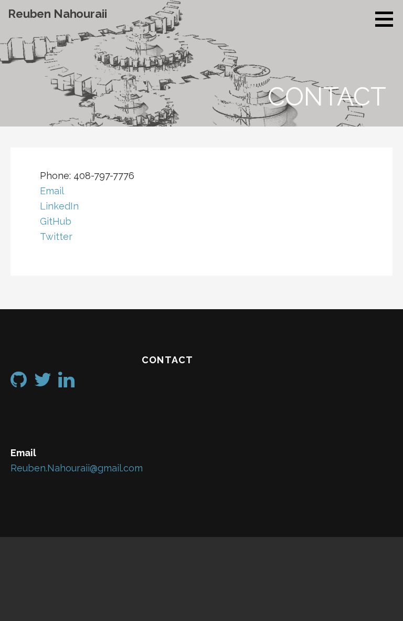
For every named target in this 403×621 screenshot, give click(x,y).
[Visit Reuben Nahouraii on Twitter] (42, 382)
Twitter (56, 236)
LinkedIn (59, 206)
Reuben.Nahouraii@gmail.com (76, 467)
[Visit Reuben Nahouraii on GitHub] (18, 382)
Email (52, 190)
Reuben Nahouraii (57, 13)
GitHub (55, 221)
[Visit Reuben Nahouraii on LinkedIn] (66, 382)
